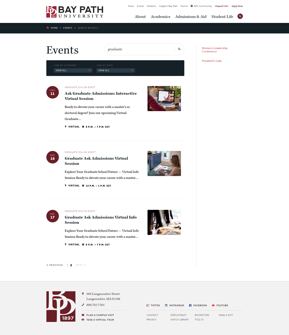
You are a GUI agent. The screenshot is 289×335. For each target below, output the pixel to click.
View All (61, 70)
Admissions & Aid (191, 16)
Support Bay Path (168, 6)
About (140, 16)
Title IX (199, 319)
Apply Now (237, 6)
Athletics (151, 6)
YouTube (222, 305)
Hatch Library (180, 319)
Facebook (200, 305)
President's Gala (211, 60)
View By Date (105, 65)
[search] (240, 15)
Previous (56, 265)
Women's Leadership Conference (215, 50)
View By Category (65, 65)
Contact (152, 315)
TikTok (155, 305)
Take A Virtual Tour (100, 319)
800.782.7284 (95, 305)
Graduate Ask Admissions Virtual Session (96, 161)
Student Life (222, 16)
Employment (178, 315)
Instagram (176, 305)
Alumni (184, 6)
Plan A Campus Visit (100, 315)
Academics (160, 16)
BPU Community (203, 6)
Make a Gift (226, 315)
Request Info (221, 6)
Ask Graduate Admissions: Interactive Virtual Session (101, 96)
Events (140, 6)
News (131, 6)
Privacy (151, 319)
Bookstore (202, 315)
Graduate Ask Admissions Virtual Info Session (101, 220)
